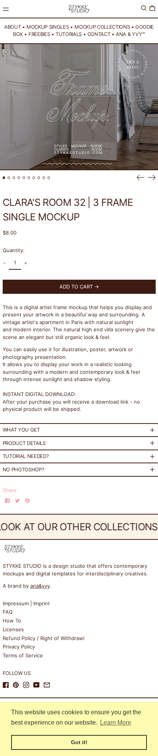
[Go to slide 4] (19, 177)
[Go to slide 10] (49, 177)
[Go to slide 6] (29, 177)
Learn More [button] (115, 722)
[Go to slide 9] (44, 177)
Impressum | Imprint (26, 603)
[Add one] (25, 263)
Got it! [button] (79, 742)
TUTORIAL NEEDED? (26, 456)
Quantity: (14, 250)
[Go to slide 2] (9, 177)
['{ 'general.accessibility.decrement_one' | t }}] (4, 263)
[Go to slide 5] (24, 177)
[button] (144, 8)
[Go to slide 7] (34, 177)
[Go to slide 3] (14, 177)
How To (12, 621)
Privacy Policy (19, 647)
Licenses (13, 629)
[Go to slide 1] (4, 177)
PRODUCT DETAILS (24, 443)
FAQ (8, 612)
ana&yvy (40, 586)
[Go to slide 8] (39, 177)
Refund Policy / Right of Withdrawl (43, 638)
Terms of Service (23, 655)
